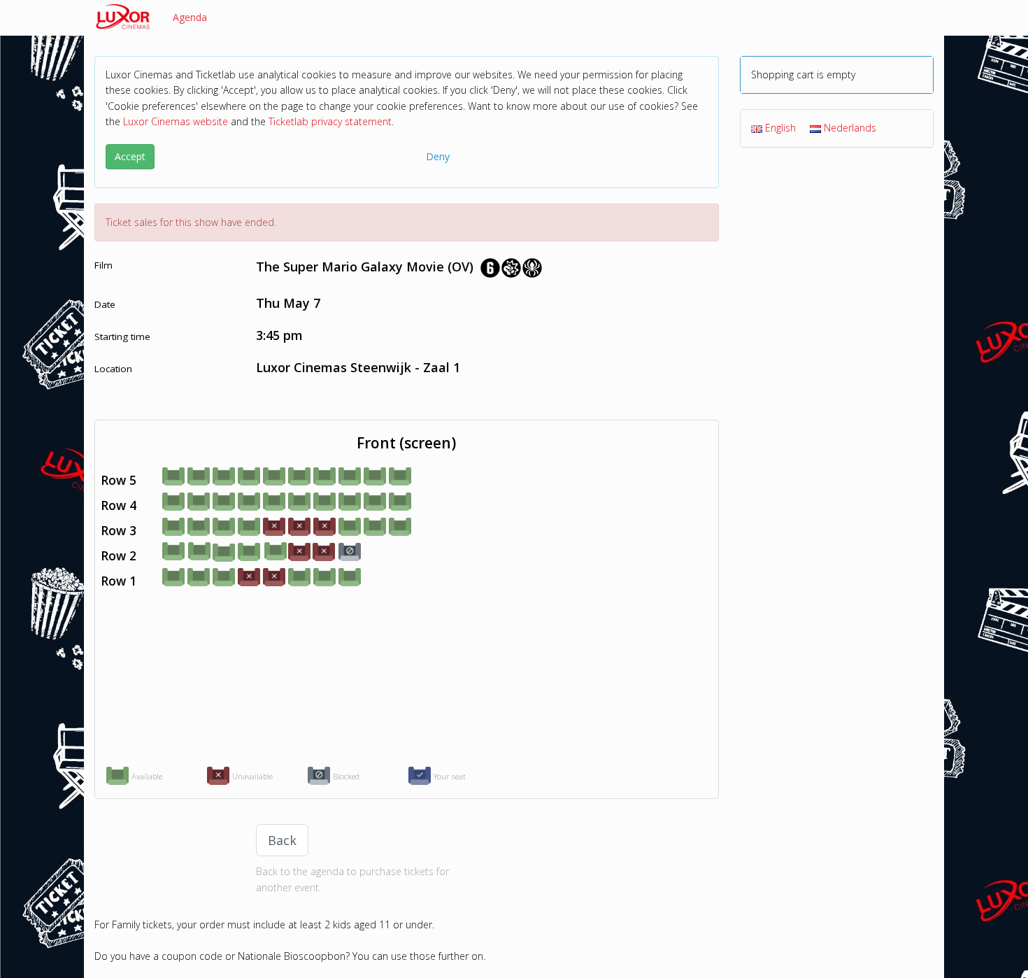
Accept (130, 156)
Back (282, 840)
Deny (438, 156)
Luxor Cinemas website (175, 121)
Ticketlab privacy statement (330, 121)
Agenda (190, 17)
